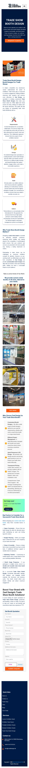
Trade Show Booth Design (8, 731)
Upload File (8, 636)
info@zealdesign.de (10, 748)
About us (4, 695)
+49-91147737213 (10, 744)
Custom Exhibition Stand (8, 719)
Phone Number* (9, 625)
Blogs (3, 707)
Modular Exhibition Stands (8, 728)
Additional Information (10, 647)
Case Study (5, 710)
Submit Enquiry (14, 668)
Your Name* (8, 613)
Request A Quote (14, 40)
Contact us (5, 698)
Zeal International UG (18, 762)
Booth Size (7, 630)
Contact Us (8, 509)
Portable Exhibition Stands (8, 725)
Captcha (7, 656)
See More (13, 410)
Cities (3, 704)
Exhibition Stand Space (8, 722)
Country (7, 641)
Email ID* (7, 619)
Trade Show (5, 701)
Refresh (20, 664)
